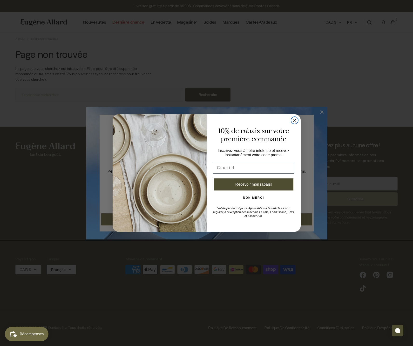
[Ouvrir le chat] (397, 330)
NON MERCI (253, 197)
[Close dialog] (294, 120)
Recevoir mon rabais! (253, 184)
